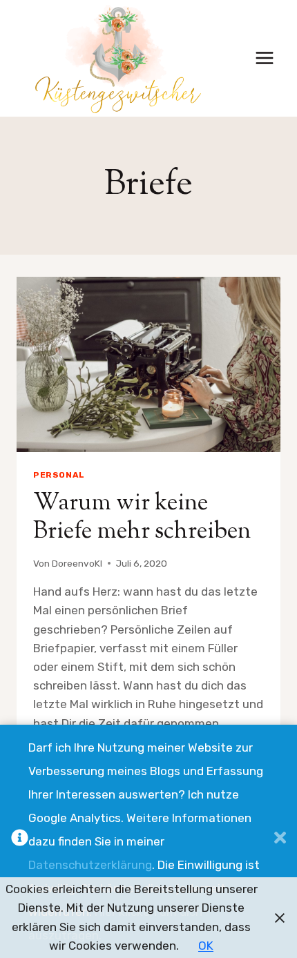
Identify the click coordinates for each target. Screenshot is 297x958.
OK (205, 945)
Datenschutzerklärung (90, 865)
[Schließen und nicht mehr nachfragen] (280, 841)
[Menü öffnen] (264, 58)
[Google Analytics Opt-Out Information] (19, 841)
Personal (59, 475)
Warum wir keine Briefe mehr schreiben (142, 518)
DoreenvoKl (77, 563)
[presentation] (148, 365)
